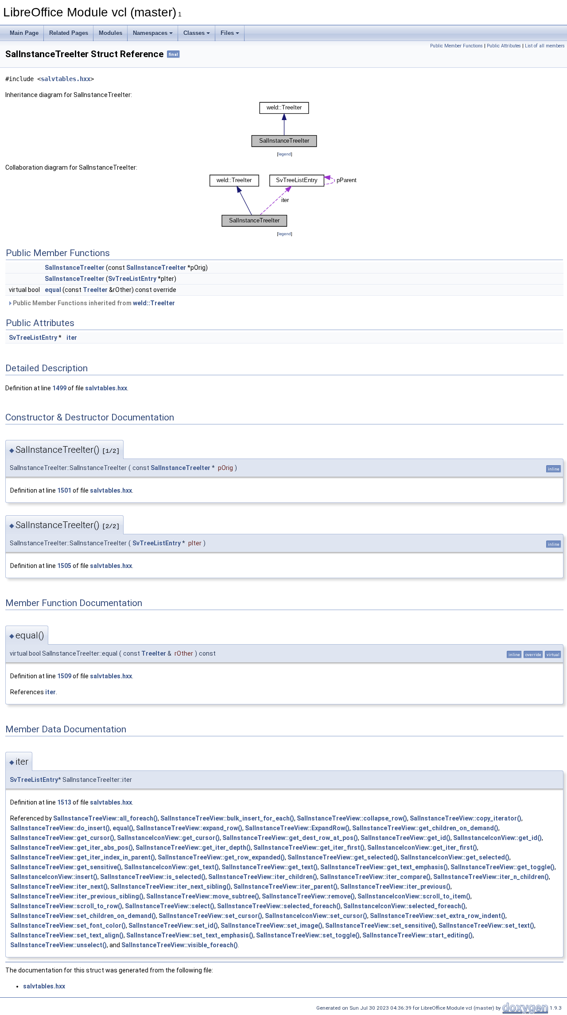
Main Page (24, 33)
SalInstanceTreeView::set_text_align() (67, 935)
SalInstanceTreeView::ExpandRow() (297, 828)
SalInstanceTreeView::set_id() (173, 925)
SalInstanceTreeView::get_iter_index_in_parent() (82, 857)
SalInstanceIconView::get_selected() (454, 857)
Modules (110, 33)
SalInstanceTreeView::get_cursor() (62, 837)
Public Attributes (504, 46)
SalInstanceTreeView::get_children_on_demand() (425, 828)
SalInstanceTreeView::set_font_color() (68, 925)
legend (284, 154)
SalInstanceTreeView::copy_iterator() (465, 818)
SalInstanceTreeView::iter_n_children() (491, 876)
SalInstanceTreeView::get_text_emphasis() (384, 867)
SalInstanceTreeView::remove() (308, 896)
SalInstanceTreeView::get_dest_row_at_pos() (290, 837)
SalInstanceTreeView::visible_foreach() (179, 945)
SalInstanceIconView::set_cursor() (316, 915)
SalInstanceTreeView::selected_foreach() (279, 906)
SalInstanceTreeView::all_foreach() (105, 818)
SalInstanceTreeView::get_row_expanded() (221, 857)
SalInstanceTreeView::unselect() (58, 945)
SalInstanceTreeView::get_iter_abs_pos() (71, 847)
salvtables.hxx (65, 78)
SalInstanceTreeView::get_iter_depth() (193, 847)
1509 (64, 676)
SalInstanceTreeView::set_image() (271, 925)
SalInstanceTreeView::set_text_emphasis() (189, 935)
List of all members (545, 46)
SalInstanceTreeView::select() (169, 906)
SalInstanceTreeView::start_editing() (417, 935)
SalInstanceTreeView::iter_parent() (285, 886)
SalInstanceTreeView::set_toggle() (308, 935)
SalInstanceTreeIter (75, 267)
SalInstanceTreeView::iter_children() (262, 876)
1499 (59, 388)
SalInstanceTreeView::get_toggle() (502, 867)
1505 (64, 565)
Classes (194, 33)
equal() (123, 828)
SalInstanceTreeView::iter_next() (59, 886)
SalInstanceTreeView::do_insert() (60, 828)
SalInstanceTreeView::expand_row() (189, 828)
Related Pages (68, 33)
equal (53, 289)
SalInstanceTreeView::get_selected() (342, 857)
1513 (64, 802)
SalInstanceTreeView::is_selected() (153, 876)
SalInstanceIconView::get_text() (171, 867)
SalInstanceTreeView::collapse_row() (352, 818)
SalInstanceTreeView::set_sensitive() (380, 925)
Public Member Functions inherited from (93, 303)
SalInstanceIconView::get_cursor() (168, 837)
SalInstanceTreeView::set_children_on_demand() (83, 915)
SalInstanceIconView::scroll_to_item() (413, 896)
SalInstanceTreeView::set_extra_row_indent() (437, 915)
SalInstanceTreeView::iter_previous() (395, 886)
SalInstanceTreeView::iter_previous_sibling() (77, 896)
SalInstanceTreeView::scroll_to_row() (66, 906)
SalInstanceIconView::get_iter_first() (422, 847)
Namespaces (150, 33)
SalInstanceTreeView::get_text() (269, 867)
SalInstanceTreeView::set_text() (486, 925)
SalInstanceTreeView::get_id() (405, 837)
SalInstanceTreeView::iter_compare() (375, 876)
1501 (64, 490)
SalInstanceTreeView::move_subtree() (202, 896)
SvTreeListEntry (132, 278)
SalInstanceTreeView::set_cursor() (210, 915)
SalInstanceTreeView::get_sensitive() (65, 867)
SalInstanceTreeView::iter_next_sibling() (170, 886)
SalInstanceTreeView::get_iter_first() (309, 847)
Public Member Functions (456, 46)
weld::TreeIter (154, 303)
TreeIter (95, 289)
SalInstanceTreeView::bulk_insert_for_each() (227, 818)
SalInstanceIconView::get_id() (497, 837)
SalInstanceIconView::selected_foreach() (404, 906)
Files (227, 33)
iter (71, 337)
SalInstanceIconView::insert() (53, 876)
